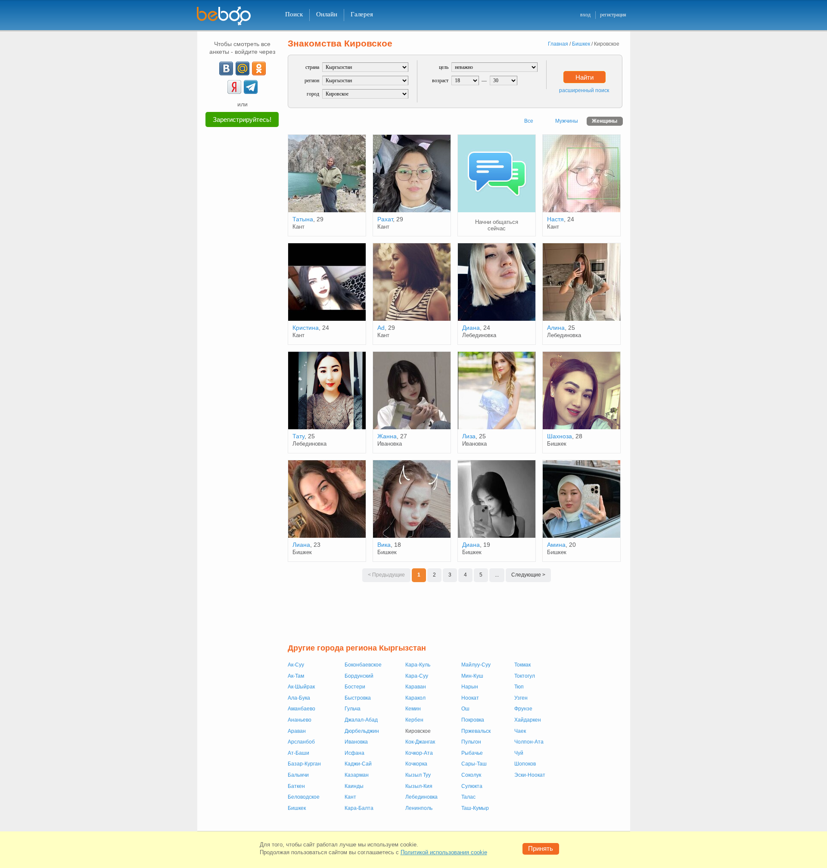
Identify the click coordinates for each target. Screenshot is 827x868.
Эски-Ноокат (529, 775)
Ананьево (299, 720)
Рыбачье (472, 753)
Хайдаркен (527, 720)
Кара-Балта (359, 808)
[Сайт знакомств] (229, 16)
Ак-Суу (296, 665)
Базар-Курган (304, 764)
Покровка (472, 720)
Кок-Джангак (420, 742)
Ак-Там (296, 676)
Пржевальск (476, 731)
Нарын (469, 687)
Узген (521, 698)
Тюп (519, 687)
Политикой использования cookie (444, 852)
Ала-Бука (299, 698)
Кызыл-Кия (418, 786)
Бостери (355, 687)
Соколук (471, 775)
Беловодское (304, 797)
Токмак (522, 665)
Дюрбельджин (362, 731)
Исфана (354, 753)
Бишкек (297, 808)
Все (528, 121)
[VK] (226, 68)
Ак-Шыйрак (301, 687)
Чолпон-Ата (529, 742)
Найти (584, 77)
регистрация (613, 15)
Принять (540, 848)
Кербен (414, 720)
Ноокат (470, 698)
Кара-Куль (417, 665)
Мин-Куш (472, 676)
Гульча (353, 709)
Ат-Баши (298, 753)
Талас (468, 797)
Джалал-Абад (361, 720)
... (497, 575)
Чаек (520, 731)
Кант (350, 797)
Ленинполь (418, 808)
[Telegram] (251, 87)
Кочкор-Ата (419, 753)
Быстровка (358, 698)
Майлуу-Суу (476, 665)
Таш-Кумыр (475, 808)
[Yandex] (234, 87)
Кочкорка (416, 764)
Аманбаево (301, 709)
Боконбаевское (363, 665)
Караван (415, 687)
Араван (297, 731)
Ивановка (356, 742)
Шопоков (525, 764)
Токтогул (524, 676)
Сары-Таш (474, 764)
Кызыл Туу (418, 775)
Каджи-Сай (358, 764)
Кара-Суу (416, 676)
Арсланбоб (301, 742)
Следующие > (528, 575)
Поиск (294, 14)
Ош (465, 709)
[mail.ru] (242, 68)
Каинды (354, 786)
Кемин (413, 709)
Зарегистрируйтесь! (242, 119)
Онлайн (326, 14)
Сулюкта (471, 786)
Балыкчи (298, 775)
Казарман (357, 775)
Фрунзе (523, 709)
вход (585, 15)
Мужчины (566, 121)
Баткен (296, 786)
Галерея (362, 14)
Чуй (518, 753)
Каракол (415, 698)
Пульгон (471, 742)
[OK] (259, 68)
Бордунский (359, 676)
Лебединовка (421, 797)
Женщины (604, 121)
